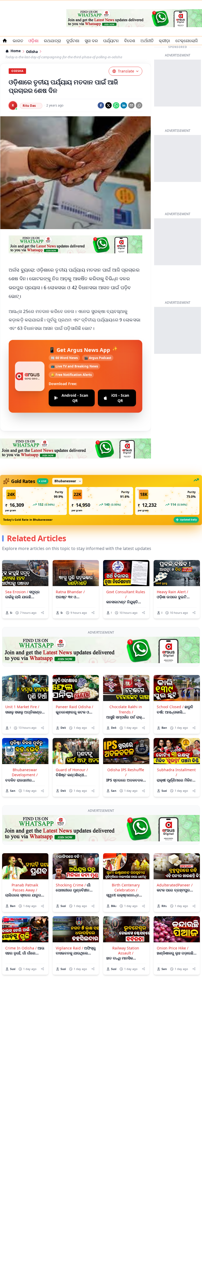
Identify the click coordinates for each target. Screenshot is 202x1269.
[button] (35, 501)
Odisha (32, 52)
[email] (131, 105)
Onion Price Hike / (172, 947)
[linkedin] (123, 105)
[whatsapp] (116, 105)
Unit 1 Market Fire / (22, 706)
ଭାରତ (18, 41)
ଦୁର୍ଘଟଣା (72, 41)
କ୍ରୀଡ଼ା (164, 41)
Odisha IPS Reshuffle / (125, 772)
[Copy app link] (139, 105)
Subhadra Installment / (176, 772)
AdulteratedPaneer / (175, 884)
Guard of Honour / (72, 769)
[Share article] (42, 612)
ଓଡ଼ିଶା (33, 41)
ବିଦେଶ (129, 41)
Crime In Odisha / (21, 947)
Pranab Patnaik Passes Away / (25, 887)
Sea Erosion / (16, 591)
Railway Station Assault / (125, 950)
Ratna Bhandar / (70, 591)
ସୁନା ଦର (91, 41)
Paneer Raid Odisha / (74, 706)
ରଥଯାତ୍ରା (52, 41)
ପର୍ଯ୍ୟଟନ (111, 41)
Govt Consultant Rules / (125, 594)
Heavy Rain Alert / (172, 591)
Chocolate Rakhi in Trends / (125, 709)
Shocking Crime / (71, 884)
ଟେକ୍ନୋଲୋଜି (186, 41)
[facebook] (101, 105)
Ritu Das (29, 105)
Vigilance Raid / (69, 947)
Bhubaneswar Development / (25, 772)
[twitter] (108, 105)
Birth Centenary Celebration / (126, 887)
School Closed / (170, 706)
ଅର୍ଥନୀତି (147, 41)
